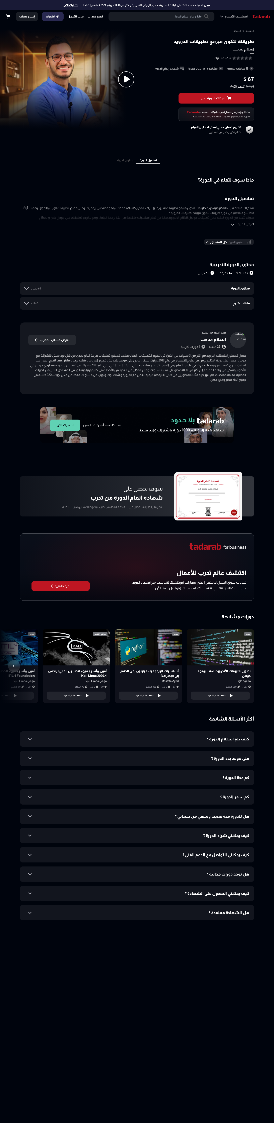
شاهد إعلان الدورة (217, 695)
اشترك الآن (71, 5)
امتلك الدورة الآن (212, 98)
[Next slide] (14, 666)
